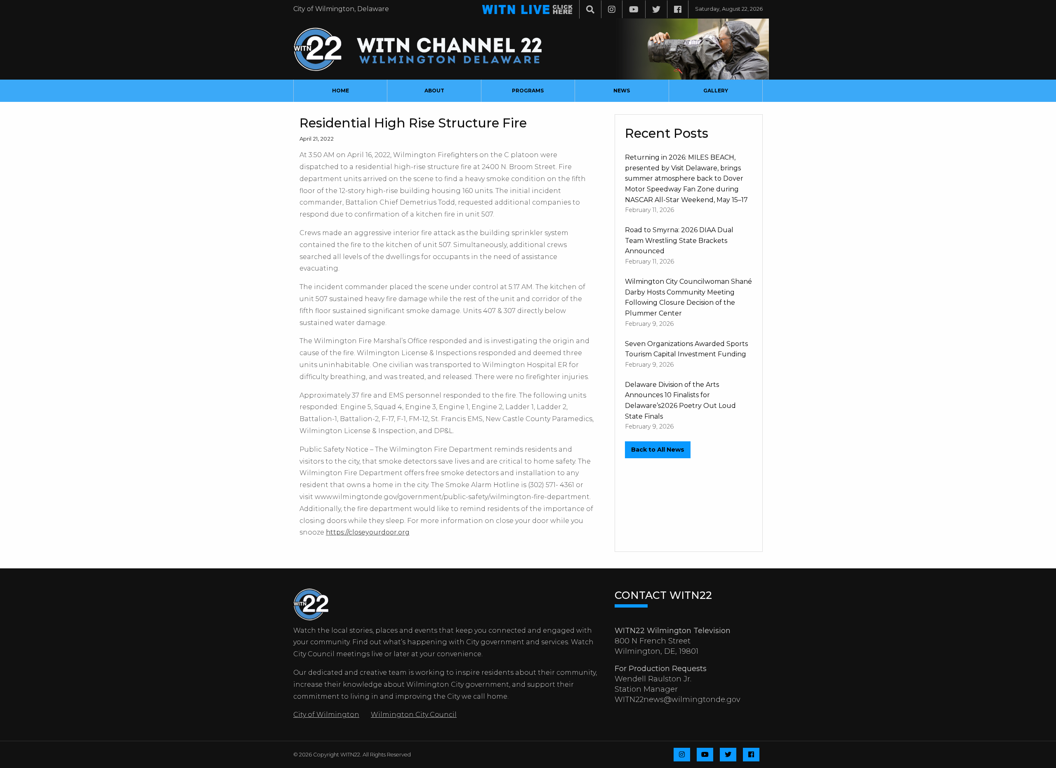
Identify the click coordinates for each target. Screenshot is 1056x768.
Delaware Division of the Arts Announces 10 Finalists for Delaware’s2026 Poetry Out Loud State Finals (680, 400)
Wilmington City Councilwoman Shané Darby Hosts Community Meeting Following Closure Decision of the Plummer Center (688, 297)
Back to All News (657, 449)
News (621, 90)
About (434, 90)
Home (340, 90)
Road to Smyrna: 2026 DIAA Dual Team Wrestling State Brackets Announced (679, 240)
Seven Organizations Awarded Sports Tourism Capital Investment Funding (686, 349)
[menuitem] (340, 91)
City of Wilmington (326, 715)
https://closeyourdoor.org (368, 532)
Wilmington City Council (414, 715)
